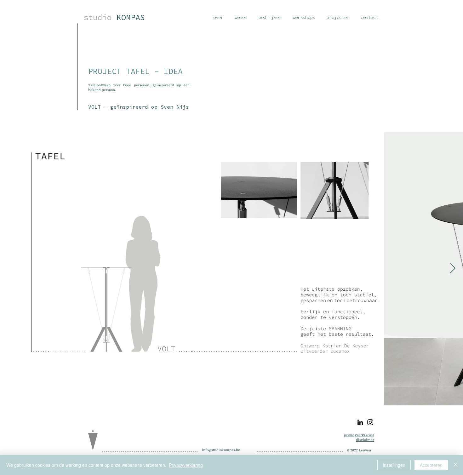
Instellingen (394, 465)
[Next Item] (452, 268)
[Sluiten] (455, 465)
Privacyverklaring (186, 465)
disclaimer (365, 440)
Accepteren (431, 465)
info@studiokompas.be (221, 450)
